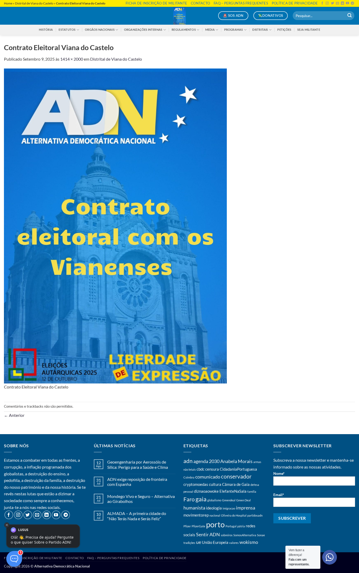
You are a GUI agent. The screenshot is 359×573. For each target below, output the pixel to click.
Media (210, 29)
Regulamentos (184, 29)
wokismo (248, 542)
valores (234, 542)
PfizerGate (198, 526)
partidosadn (255, 515)
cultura (215, 484)
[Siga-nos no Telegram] (352, 3)
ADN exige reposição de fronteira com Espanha (137, 482)
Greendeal (228, 500)
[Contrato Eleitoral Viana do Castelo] (115, 225)
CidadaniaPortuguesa (238, 469)
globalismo (214, 500)
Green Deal (243, 500)
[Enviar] (349, 15)
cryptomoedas (195, 484)
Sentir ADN (208, 534)
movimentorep (196, 515)
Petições (284, 29)
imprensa (245, 508)
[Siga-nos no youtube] (347, 3)
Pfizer (187, 526)
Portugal (231, 526)
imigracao (229, 508)
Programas (233, 29)
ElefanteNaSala (233, 491)
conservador (236, 476)
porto (215, 524)
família (251, 491)
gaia (201, 499)
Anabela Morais (236, 461)
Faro (189, 499)
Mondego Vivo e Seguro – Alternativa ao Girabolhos (141, 499)
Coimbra (188, 477)
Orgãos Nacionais (100, 29)
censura (212, 469)
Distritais (260, 29)
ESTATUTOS (67, 29)
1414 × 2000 (71, 58)
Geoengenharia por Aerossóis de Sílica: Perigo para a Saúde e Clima (137, 464)
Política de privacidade (295, 3)
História (46, 29)
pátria (241, 526)
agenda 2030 (206, 461)
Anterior (14, 415)
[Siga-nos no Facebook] (322, 3)
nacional (214, 515)
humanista (194, 508)
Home (8, 3)
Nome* (279, 473)
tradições (189, 542)
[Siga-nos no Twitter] (332, 3)
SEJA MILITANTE (308, 29)
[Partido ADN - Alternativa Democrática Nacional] (179, 16)
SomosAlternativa (244, 535)
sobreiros (227, 535)
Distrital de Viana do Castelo (34, 3)
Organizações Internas (143, 29)
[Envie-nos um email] (337, 3)
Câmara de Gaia (236, 484)
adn (188, 461)
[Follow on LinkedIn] (342, 3)
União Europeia (215, 542)
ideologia (214, 508)
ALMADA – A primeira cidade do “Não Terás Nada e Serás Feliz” (136, 516)
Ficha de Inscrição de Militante (156, 3)
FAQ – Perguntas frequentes (241, 3)
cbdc (200, 469)
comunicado (207, 477)
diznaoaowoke (206, 491)
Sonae (261, 535)
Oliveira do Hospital (234, 515)
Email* (278, 494)
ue (198, 542)
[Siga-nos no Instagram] (327, 3)
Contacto (200, 3)
